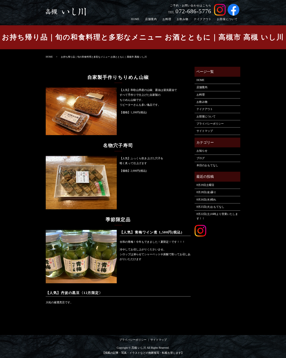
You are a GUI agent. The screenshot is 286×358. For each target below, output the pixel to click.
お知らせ (202, 150)
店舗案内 (151, 19)
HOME (135, 19)
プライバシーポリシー (210, 123)
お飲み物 (182, 19)
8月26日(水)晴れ (206, 199)
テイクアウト (202, 19)
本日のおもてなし (207, 165)
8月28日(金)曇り (206, 192)
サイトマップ (205, 130)
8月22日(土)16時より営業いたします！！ (217, 216)
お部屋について (227, 19)
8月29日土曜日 (205, 185)
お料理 (166, 19)
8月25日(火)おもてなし (210, 206)
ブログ (201, 158)
